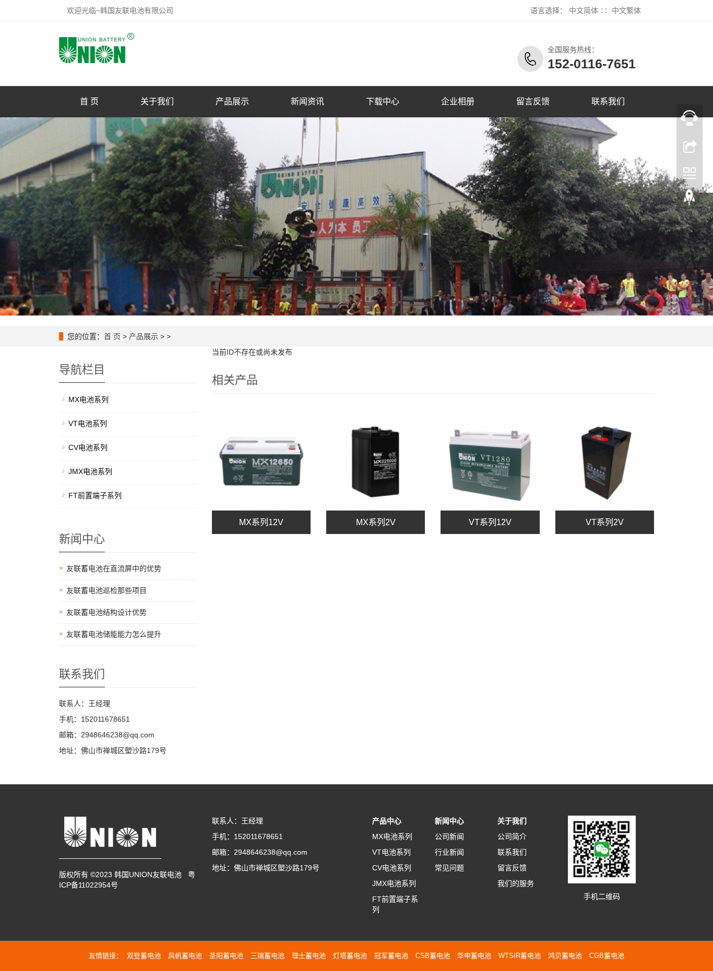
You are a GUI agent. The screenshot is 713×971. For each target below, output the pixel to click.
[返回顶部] (689, 200)
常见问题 (449, 868)
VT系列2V (605, 522)
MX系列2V (376, 522)
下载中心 (382, 101)
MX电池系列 (88, 399)
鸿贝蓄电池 (565, 956)
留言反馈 (533, 101)
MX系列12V (261, 522)
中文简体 (583, 10)
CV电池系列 (88, 447)
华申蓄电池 (474, 956)
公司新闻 (449, 836)
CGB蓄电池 (606, 956)
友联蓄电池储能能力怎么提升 (113, 634)
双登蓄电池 (144, 956)
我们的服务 (515, 883)
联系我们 (608, 101)
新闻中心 (449, 821)
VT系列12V (490, 522)
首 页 (89, 101)
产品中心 (386, 821)
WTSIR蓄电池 (519, 956)
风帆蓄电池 (185, 956)
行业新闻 (449, 852)
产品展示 (232, 101)
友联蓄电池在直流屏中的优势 (113, 568)
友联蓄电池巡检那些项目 (106, 590)
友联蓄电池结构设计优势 (106, 612)
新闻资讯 (307, 101)
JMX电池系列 (90, 471)
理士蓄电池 (309, 956)
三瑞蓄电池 (267, 956)
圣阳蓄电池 (226, 956)
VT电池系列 (87, 423)
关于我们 (157, 101)
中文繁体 (626, 10)
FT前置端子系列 (95, 495)
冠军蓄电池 (391, 956)
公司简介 (512, 836)
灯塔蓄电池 (350, 956)
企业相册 (457, 101)
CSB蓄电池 (432, 956)
